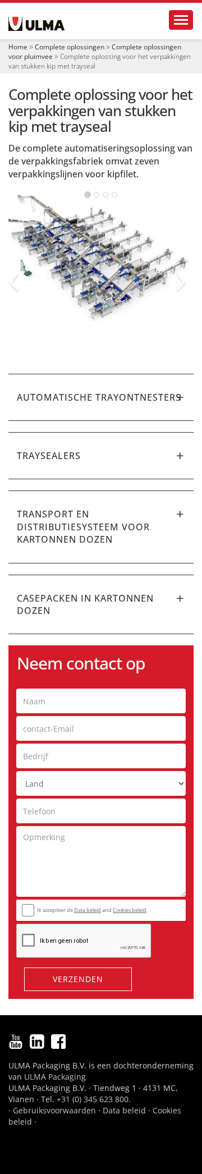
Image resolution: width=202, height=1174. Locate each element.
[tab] (101, 397)
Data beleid (87, 910)
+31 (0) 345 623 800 (92, 1099)
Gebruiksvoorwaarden (54, 1110)
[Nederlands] (36, 24)
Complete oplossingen (69, 47)
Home (17, 47)
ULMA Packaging (55, 1076)
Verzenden (78, 979)
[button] (101, 397)
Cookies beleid (129, 910)
